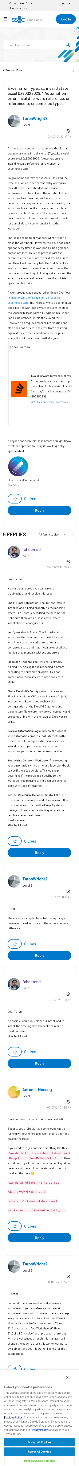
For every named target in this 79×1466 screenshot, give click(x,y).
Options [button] (73, 70)
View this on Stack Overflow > (49, 402)
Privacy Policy (39, 1429)
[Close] (67, 1377)
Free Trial (65, 3)
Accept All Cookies (39, 1442)
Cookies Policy (13, 1417)
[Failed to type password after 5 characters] (72, 534)
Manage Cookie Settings (39, 1460)
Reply (39, 510)
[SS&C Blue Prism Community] (27, 19)
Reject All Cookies (39, 1451)
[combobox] (39, 45)
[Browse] (7, 19)
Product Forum (14, 70)
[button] (15, 498)
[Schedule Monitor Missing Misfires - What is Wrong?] (65, 534)
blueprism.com (17, 8)
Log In (66, 19)
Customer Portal (22, 3)
